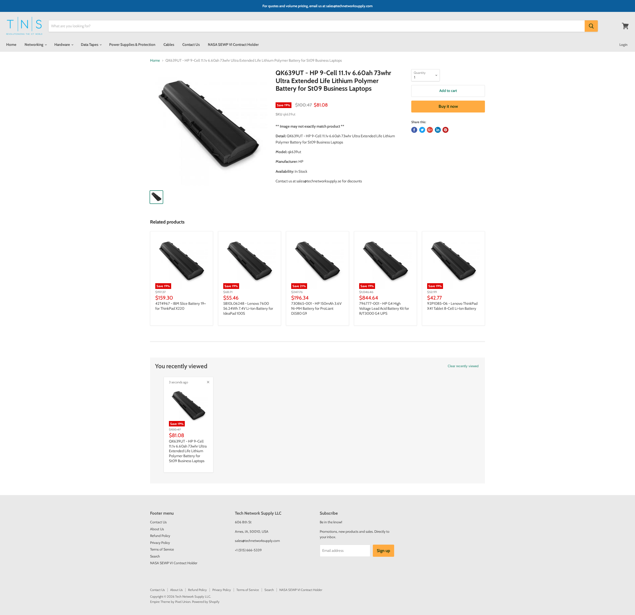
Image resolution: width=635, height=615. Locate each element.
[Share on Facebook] (414, 130)
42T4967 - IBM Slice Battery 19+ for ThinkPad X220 (180, 306)
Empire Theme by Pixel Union (170, 602)
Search (155, 556)
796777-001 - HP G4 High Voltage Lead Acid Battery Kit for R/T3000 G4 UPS (384, 308)
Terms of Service (162, 549)
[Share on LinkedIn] (438, 130)
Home (11, 44)
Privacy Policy (160, 542)
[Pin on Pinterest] (445, 130)
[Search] (591, 26)
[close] (208, 382)
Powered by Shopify (206, 602)
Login (623, 44)
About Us (157, 529)
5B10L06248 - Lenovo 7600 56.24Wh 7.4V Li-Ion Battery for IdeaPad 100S (248, 308)
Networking (34, 44)
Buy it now (448, 106)
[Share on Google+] (430, 130)
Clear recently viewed (463, 366)
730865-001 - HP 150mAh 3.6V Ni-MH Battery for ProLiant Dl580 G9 (316, 308)
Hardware (62, 44)
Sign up (383, 550)
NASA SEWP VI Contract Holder (233, 44)
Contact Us (191, 44)
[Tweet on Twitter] (422, 130)
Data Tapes (90, 44)
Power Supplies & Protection (132, 44)
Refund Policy (160, 535)
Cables (168, 44)
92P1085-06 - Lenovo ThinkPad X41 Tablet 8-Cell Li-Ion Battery (452, 306)
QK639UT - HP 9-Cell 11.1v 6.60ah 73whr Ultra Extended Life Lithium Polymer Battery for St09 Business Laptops (188, 451)
